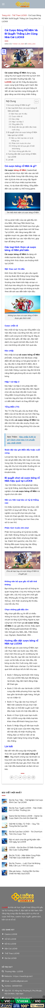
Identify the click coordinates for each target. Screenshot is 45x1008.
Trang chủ (6, 15)
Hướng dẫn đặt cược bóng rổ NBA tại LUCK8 (22, 155)
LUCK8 (8, 82)
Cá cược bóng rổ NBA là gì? (18, 105)
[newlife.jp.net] (23, 4)
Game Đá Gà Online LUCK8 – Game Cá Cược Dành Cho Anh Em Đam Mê (25, 817)
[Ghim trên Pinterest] (29, 777)
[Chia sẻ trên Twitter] (20, 777)
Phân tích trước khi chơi (21, 143)
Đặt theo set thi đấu (19, 114)
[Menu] (3, 4)
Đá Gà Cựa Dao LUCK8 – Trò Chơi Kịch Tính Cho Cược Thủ (25, 832)
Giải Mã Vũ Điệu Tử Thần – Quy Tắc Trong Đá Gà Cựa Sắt (24, 825)
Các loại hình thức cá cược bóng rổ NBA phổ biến (22, 109)
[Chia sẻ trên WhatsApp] (12, 777)
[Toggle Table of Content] (35, 102)
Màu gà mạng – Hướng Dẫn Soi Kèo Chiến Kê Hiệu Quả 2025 (24, 872)
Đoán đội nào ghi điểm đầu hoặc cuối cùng (24, 128)
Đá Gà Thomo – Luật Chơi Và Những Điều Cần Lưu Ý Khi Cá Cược (24, 864)
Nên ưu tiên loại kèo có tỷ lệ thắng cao (22, 139)
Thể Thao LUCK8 (19, 15)
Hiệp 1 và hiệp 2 (18, 122)
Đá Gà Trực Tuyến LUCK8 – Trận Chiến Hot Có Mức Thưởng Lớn (25, 809)
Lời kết (10, 160)
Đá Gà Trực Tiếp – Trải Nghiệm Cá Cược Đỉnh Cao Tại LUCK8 (26, 801)
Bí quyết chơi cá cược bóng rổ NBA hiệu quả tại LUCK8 (22, 133)
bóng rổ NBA (20, 170)
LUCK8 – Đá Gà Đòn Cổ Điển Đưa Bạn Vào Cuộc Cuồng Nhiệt (25, 848)
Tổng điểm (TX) (17, 124)
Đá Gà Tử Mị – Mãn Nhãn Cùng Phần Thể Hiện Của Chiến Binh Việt (24, 856)
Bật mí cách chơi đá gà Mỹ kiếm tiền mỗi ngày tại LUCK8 (24, 840)
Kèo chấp (15, 119)
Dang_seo (31, 44)
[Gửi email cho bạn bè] (25, 777)
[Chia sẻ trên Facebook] (16, 777)
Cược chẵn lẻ (17, 116)
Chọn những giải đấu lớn (21, 151)
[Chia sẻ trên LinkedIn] (33, 777)
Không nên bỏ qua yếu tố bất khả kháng (23, 147)
